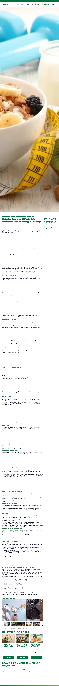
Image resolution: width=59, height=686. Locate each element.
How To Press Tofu (33, 4)
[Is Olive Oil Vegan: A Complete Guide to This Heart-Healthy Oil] (22, 638)
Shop (17, 4)
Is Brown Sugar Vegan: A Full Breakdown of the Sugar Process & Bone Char (49, 225)
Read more (8, 657)
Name (3, 669)
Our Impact (27, 4)
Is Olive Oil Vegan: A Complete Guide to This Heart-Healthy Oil (22, 646)
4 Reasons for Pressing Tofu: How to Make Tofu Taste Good (8, 646)
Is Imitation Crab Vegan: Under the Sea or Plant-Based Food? (36, 646)
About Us (22, 4)
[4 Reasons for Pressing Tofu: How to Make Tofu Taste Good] (8, 638)
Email (24, 669)
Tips (42, 4)
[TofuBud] (5, 4)
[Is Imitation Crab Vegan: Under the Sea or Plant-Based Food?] (36, 638)
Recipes (38, 4)
